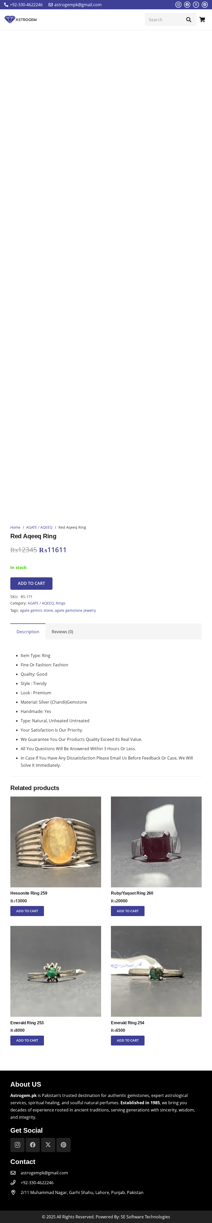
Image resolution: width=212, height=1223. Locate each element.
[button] (27, 911)
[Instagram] (178, 5)
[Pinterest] (205, 5)
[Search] (188, 19)
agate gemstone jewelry (75, 610)
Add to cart (31, 583)
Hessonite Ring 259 (28, 893)
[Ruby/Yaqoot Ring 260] (156, 800)
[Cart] (202, 19)
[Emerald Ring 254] (156, 929)
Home (15, 527)
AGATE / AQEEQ (39, 527)
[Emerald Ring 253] (55, 929)
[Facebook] (187, 5)
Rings (60, 603)
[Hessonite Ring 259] (55, 800)
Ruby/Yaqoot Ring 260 (132, 893)
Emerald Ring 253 (27, 1023)
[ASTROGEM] (20, 20)
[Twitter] (196, 5)
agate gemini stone (36, 610)
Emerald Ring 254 (127, 1023)
